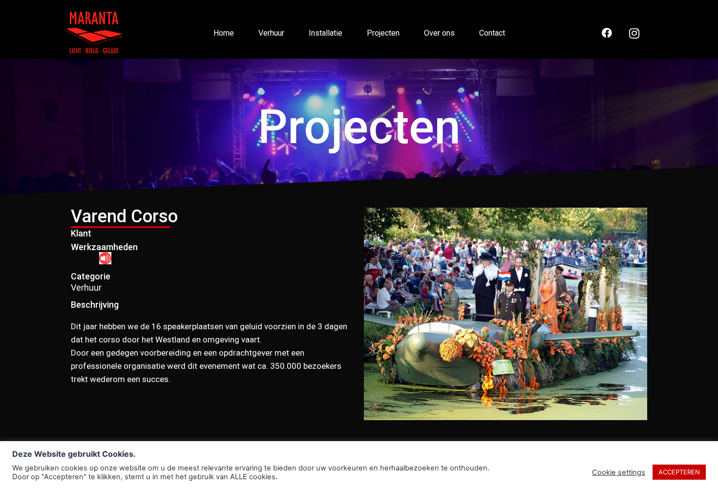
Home (223, 33)
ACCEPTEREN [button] (679, 472)
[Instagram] (634, 33)
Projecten (383, 33)
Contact (492, 33)
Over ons (439, 33)
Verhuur (271, 33)
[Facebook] (607, 33)
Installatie (325, 33)
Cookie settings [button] (618, 472)
